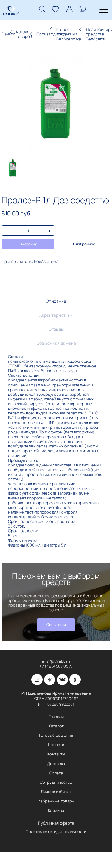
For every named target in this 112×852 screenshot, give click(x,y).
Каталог (56, 725)
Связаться (56, 624)
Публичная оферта (56, 823)
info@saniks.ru (56, 661)
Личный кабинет (56, 791)
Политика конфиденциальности (56, 831)
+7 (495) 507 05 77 (56, 666)
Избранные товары (56, 800)
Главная (56, 716)
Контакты (56, 753)
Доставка (56, 763)
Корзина (56, 810)
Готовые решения (56, 735)
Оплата (56, 772)
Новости (56, 744)
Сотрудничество (56, 782)
